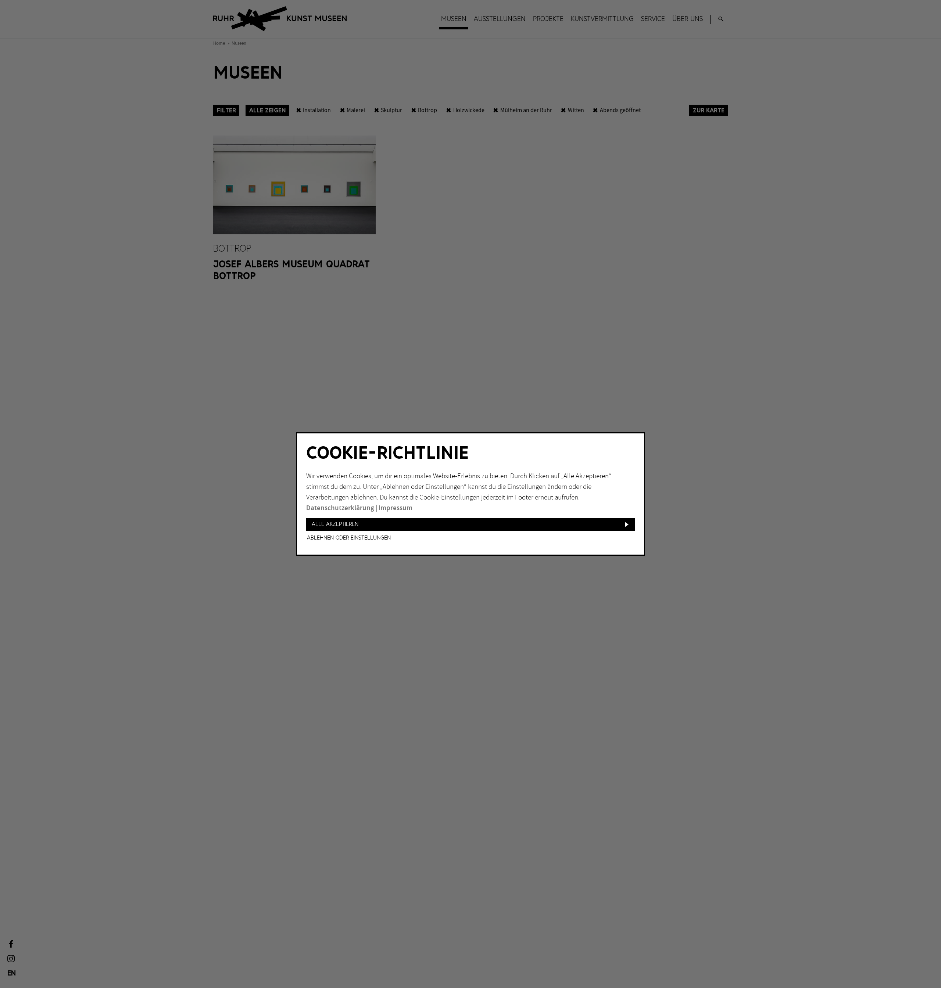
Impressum (395, 508)
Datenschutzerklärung (340, 508)
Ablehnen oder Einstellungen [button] (349, 538)
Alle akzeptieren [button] (335, 524)
